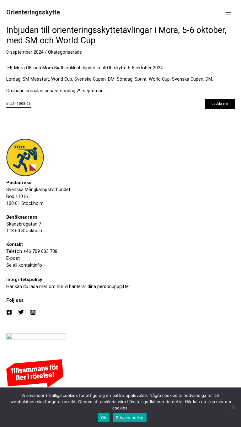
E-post (13, 258)
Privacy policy (129, 417)
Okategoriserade (65, 52)
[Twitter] (21, 312)
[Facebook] (9, 312)
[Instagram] (33, 312)
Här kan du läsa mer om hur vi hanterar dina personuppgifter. (68, 286)
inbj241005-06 (18, 103)
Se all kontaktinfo (24, 265)
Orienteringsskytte (33, 12)
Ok (104, 417)
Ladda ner (220, 103)
